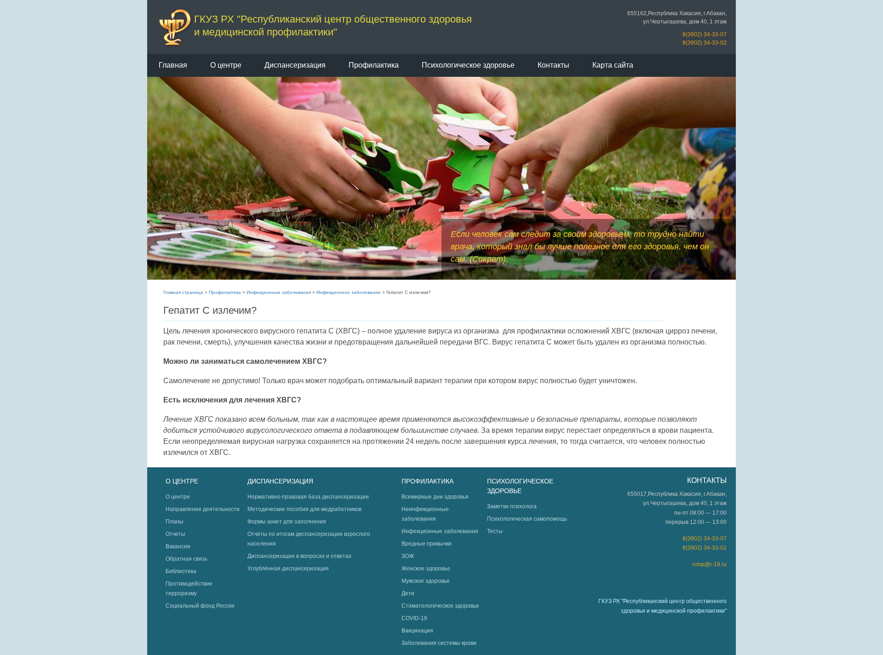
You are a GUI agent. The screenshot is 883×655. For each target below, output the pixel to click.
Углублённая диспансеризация (288, 568)
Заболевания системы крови (438, 643)
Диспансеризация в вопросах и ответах (299, 556)
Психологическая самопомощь (527, 519)
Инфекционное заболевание (348, 292)
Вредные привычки (426, 543)
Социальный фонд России (200, 606)
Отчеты (175, 534)
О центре (225, 65)
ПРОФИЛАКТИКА (427, 481)
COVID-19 (414, 618)
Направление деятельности (203, 509)
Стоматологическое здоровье (440, 606)
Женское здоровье (425, 568)
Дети (407, 593)
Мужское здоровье (425, 581)
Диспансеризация (295, 65)
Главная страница (183, 292)
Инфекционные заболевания (279, 292)
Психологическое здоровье (468, 65)
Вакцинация (417, 630)
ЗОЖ (407, 556)
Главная (173, 65)
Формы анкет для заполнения (286, 521)
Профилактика (374, 65)
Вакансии (178, 546)
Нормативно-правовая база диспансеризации (308, 497)
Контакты (553, 65)
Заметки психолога (512, 506)
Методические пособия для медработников (304, 509)
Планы (174, 521)
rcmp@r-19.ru (709, 564)
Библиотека (181, 571)
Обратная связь (186, 559)
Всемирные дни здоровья (435, 497)
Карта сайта (612, 65)
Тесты (495, 531)
